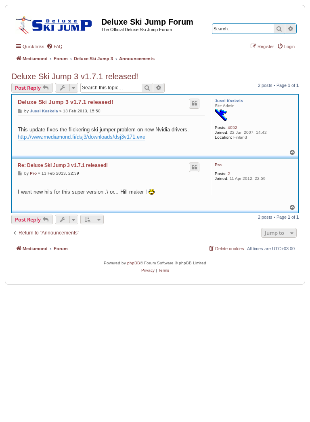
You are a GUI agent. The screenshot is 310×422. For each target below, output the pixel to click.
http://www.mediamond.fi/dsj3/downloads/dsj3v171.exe (81, 137)
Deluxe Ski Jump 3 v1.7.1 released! (74, 76)
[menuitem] (54, 46)
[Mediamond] (56, 23)
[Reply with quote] (194, 103)
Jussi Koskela (229, 101)
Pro (218, 164)
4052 (232, 127)
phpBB (133, 263)
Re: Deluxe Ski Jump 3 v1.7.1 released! (63, 165)
